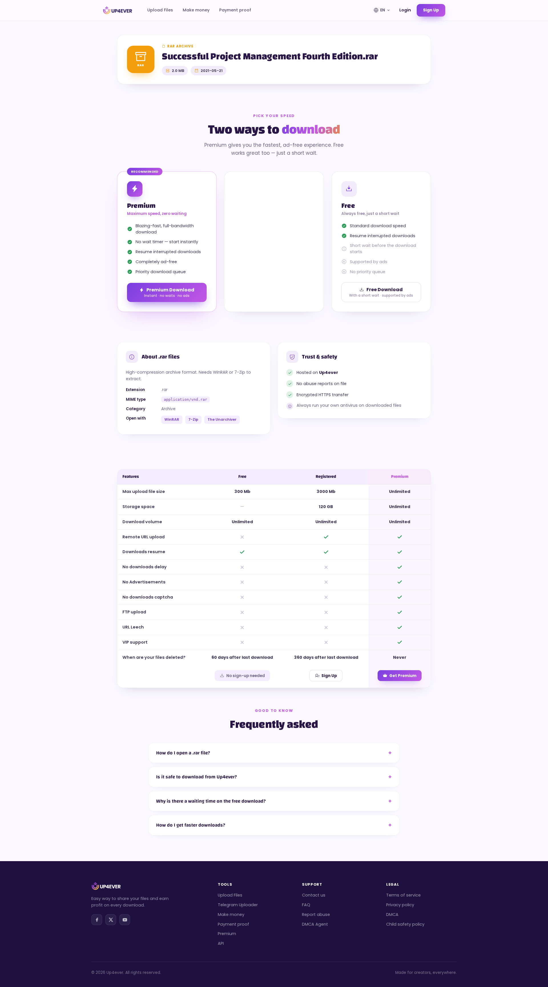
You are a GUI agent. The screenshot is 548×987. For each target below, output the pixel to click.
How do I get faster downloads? (190, 825)
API (221, 943)
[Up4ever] (117, 10)
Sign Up (329, 675)
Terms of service (403, 895)
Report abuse (316, 914)
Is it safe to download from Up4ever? (196, 776)
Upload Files (160, 10)
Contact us (313, 895)
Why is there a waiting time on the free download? (211, 801)
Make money (196, 10)
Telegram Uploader (238, 905)
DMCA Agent (315, 924)
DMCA (392, 914)
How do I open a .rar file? (183, 752)
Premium (227, 933)
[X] (110, 919)
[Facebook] (96, 919)
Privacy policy (400, 905)
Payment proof (235, 10)
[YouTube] (124, 919)
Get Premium (402, 675)
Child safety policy (405, 924)
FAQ (306, 905)
